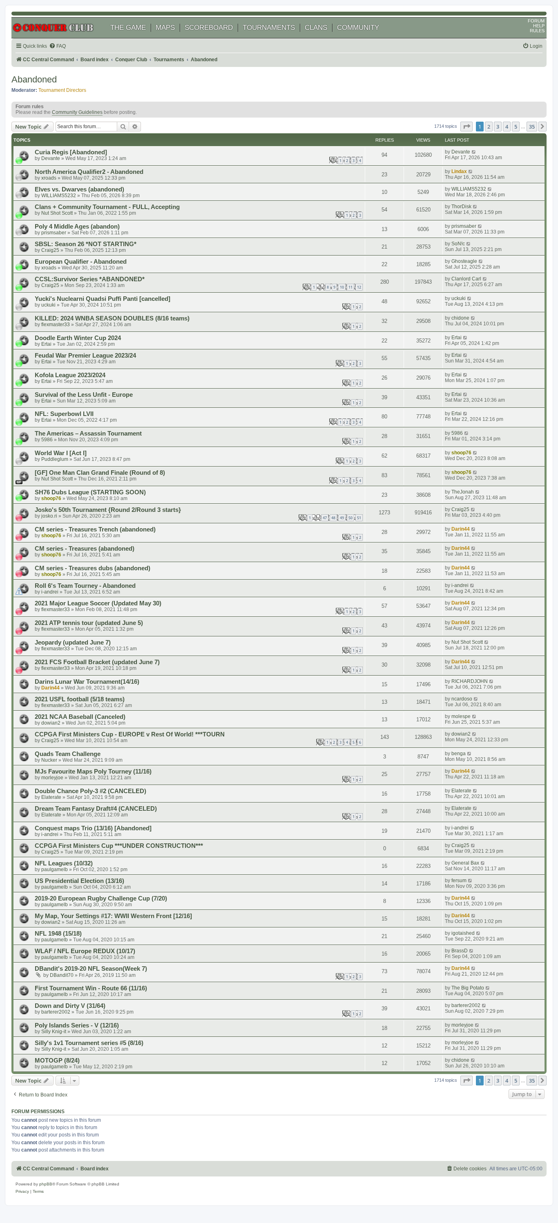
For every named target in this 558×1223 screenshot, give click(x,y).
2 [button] (488, 126)
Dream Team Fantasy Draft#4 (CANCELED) (96, 808)
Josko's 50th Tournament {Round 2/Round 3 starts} (108, 510)
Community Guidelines (77, 112)
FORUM (536, 20)
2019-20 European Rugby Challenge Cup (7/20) (101, 898)
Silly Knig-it (53, 1031)
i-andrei (49, 592)
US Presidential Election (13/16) (79, 881)
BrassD (459, 951)
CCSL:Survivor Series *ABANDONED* (90, 279)
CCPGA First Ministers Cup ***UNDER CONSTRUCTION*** (119, 846)
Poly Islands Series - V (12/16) (77, 1025)
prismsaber (53, 233)
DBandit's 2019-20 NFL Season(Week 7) (91, 968)
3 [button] (497, 126)
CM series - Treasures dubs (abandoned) (92, 568)
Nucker (49, 760)
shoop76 (461, 453)
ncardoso (461, 699)
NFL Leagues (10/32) (64, 863)
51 (359, 517)
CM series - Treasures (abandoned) (84, 548)
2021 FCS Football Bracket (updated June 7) (97, 662)
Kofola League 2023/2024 (70, 375)
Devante (50, 158)
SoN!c (458, 244)
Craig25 (50, 250)
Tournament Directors (62, 90)
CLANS (316, 27)
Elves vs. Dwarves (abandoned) (79, 189)
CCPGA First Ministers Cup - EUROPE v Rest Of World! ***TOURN (130, 734)
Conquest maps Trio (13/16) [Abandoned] (93, 828)
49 (342, 517)
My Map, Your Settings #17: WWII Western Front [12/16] (113, 916)
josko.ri (49, 516)
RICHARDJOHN (469, 681)
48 (333, 517)
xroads (48, 178)
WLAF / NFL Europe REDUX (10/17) (85, 951)
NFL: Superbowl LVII (64, 414)
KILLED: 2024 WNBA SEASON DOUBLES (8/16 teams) (112, 318)
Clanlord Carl (466, 279)
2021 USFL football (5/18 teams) (80, 699)
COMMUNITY (358, 27)
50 (350, 517)
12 (359, 287)
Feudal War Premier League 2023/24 (85, 355)
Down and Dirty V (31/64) (70, 1006)
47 (325, 517)
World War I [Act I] (61, 453)
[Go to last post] (474, 152)
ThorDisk (461, 206)
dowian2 (50, 723)
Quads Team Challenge (67, 754)
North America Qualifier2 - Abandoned (89, 172)
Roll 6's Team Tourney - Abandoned (85, 586)
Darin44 (460, 529)
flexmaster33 (55, 324)
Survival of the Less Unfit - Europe (84, 394)
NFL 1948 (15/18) (58, 933)
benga (458, 753)
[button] (466, 126)
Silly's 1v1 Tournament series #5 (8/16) (89, 1043)
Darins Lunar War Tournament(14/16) (87, 681)
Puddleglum (54, 459)
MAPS (165, 27)
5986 (47, 440)
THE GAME (128, 27)
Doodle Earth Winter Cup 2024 (78, 338)
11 (350, 287)
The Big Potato (467, 988)
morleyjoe (52, 777)
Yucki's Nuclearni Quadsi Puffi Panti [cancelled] (102, 299)
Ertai (46, 344)
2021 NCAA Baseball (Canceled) (80, 717)
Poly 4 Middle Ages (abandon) (77, 226)
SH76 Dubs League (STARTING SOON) (90, 492)
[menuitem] (57, 46)
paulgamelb (54, 869)
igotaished (463, 933)
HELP (539, 25)
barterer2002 (55, 1012)
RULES (537, 30)
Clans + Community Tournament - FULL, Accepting (107, 207)
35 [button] (532, 126)
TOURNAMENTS (269, 27)
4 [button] (506, 126)
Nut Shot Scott (57, 213)
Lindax (459, 171)
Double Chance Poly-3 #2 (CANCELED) (90, 791)
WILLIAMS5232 (58, 195)
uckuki (48, 305)
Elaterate (51, 797)
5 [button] (515, 126)
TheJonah (462, 492)
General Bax (465, 863)
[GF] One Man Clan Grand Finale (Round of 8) (100, 472)
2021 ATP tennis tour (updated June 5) (89, 623)
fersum (458, 880)
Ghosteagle (464, 261)
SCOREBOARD (209, 27)
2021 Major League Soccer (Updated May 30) (98, 603)
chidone (460, 318)
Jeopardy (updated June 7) (73, 642)
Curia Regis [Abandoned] (71, 152)
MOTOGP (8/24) (57, 1060)
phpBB (45, 1184)
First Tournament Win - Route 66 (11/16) (91, 988)
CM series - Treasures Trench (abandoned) (95, 529)
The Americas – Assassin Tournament (88, 433)
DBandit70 (62, 975)
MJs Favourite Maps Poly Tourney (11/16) (93, 771)
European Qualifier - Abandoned (81, 261)
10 (342, 287)
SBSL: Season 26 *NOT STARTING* (85, 244)
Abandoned (34, 79)
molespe (461, 716)
